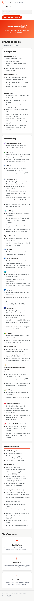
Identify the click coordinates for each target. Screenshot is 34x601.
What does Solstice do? (13, 467)
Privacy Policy (5, 596)
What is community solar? (14, 59)
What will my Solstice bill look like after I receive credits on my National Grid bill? (18, 322)
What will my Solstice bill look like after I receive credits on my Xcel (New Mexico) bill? (18, 435)
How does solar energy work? (15, 453)
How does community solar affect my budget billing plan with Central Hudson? (17, 193)
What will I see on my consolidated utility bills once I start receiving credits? (16, 128)
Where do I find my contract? (14, 80)
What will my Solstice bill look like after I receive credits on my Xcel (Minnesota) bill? (18, 417)
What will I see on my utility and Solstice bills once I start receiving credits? (16, 121)
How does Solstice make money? (16, 483)
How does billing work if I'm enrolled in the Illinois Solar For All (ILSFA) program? (17, 220)
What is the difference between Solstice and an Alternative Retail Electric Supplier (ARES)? (16, 479)
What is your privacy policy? (14, 486)
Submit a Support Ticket (12, 17)
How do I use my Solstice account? (16, 77)
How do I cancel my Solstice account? (17, 525)
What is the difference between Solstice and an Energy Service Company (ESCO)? (15, 472)
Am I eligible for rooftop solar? (15, 460)
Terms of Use (13, 596)
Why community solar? (13, 61)
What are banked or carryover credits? (17, 513)
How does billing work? (13, 502)
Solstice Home (9, 7)
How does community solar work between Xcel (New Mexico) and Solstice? (16, 428)
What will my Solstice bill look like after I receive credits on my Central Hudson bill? (18, 200)
